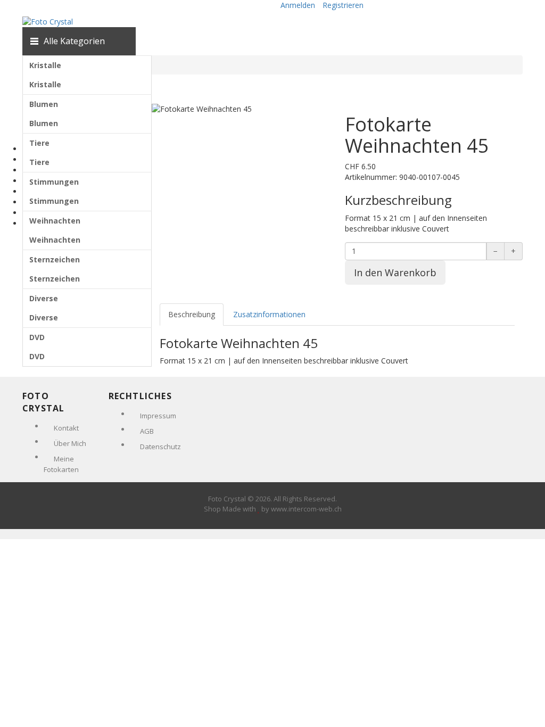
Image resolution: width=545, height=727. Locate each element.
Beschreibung (191, 314)
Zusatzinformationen (269, 314)
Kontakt (66, 428)
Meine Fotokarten (61, 464)
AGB (147, 431)
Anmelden (297, 5)
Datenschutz (160, 446)
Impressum (158, 415)
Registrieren (343, 5)
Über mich (70, 443)
